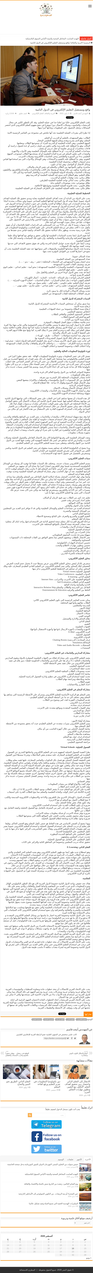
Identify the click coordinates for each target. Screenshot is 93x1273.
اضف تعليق (23, 113)
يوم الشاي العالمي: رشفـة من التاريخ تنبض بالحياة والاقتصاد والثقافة (52, 39)
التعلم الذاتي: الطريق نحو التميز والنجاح (18, 1082)
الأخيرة (88, 1159)
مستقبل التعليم (37, 1019)
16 (73, 1248)
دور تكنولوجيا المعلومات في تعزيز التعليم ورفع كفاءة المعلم (47, 1084)
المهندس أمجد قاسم (81, 113)
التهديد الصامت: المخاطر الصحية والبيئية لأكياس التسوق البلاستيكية (51, 1174)
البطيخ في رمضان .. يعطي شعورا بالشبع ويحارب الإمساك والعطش (17, 1053)
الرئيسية (87, 43)
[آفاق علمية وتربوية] (46, 10)
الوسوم (61, 1159)
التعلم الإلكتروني (38, 113)
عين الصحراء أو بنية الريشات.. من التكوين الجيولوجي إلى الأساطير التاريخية (48, 1194)
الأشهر (79, 1159)
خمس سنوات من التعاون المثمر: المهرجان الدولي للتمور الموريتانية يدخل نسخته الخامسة (42, 1164)
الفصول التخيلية (48, 1019)
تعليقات (70, 1159)
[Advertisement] (46, 26)
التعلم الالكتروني (81, 1019)
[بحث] (30, 1115)
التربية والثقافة (76, 43)
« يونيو (88, 1258)
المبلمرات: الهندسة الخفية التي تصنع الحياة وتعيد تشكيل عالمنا (53, 1204)
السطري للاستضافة (27, 1270)
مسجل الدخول (62, 1109)
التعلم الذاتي (70, 1019)
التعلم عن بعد (60, 1019)
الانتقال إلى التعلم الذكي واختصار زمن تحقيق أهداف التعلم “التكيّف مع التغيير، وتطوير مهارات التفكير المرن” (77, 1086)
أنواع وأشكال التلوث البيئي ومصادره (78, 1053)
